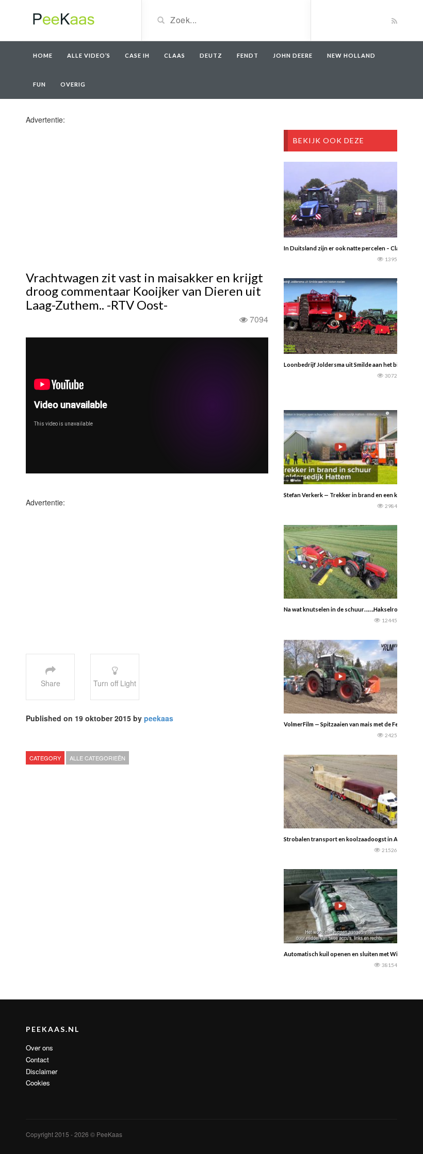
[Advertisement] (107, 197)
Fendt (247, 55)
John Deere (293, 55)
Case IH (137, 55)
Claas (174, 55)
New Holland (351, 55)
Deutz (211, 55)
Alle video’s (88, 55)
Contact (37, 1059)
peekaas (158, 718)
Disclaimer (41, 1071)
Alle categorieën (97, 758)
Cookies (38, 1083)
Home (43, 55)
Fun (39, 84)
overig (73, 84)
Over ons (39, 1048)
